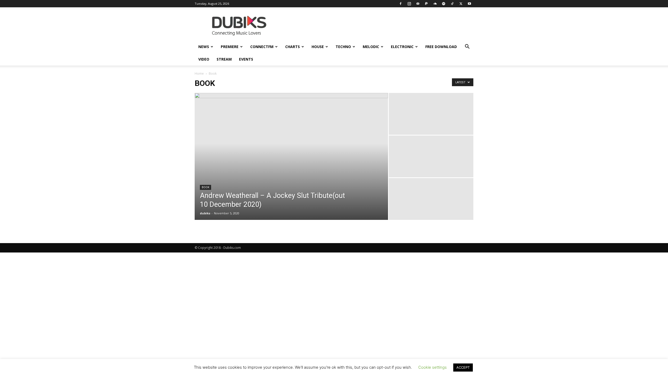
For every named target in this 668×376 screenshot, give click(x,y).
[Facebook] (400, 3)
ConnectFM (261, 46)
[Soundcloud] (435, 3)
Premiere (229, 46)
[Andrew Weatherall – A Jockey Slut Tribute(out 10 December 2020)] (291, 156)
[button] (467, 47)
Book (205, 187)
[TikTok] (452, 3)
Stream (224, 59)
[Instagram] (409, 3)
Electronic (402, 46)
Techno (343, 46)
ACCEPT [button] (463, 367)
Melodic (371, 46)
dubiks (205, 213)
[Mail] (418, 3)
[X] (461, 3)
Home (199, 73)
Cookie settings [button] (432, 367)
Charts (292, 46)
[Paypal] (426, 3)
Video (203, 59)
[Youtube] (469, 3)
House (318, 46)
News (203, 46)
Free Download (441, 46)
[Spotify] (444, 3)
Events (246, 59)
